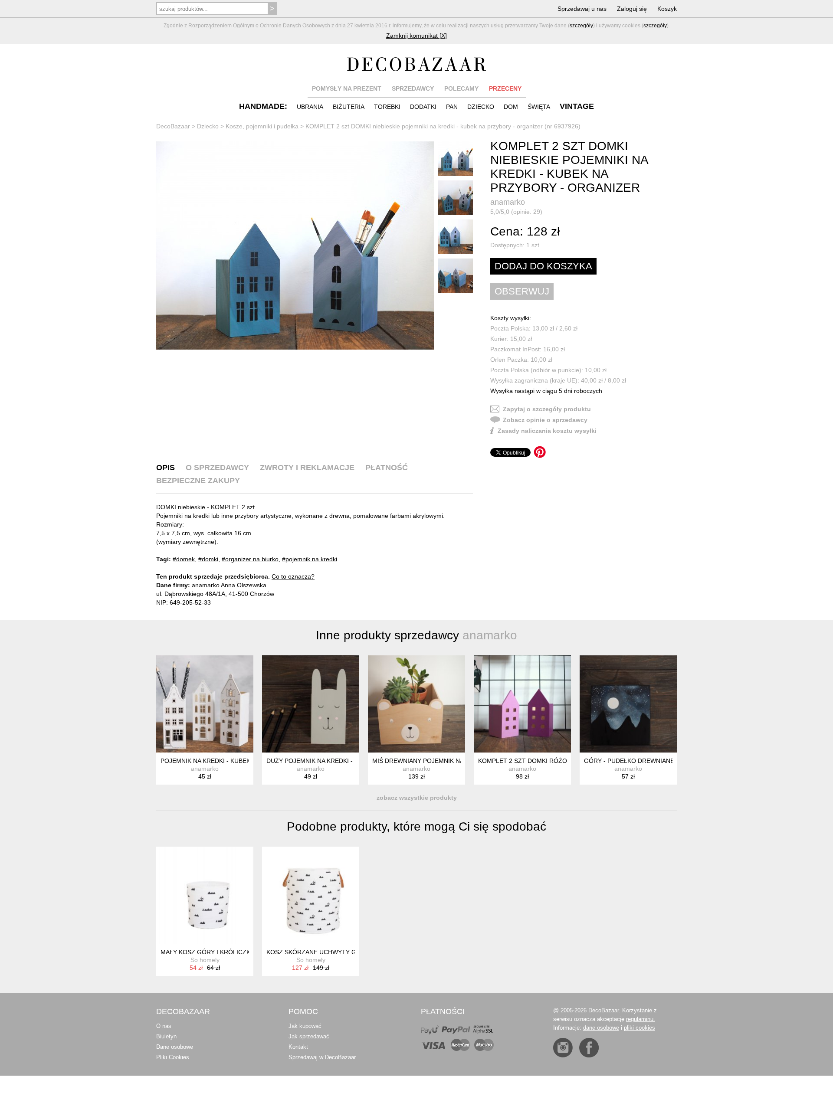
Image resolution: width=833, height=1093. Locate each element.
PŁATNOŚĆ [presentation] (386, 467)
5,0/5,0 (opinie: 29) (516, 211)
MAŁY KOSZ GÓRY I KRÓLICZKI (206, 952)
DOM (511, 106)
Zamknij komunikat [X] (416, 35)
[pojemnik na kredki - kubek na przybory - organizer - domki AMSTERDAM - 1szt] (204, 704)
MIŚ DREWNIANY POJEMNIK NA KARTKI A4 (433, 760)
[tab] (165, 467)
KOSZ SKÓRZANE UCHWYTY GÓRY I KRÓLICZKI (336, 952)
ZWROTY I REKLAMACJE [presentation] (307, 467)
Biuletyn (166, 1036)
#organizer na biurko (250, 559)
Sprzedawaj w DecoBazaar (322, 1057)
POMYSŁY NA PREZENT (346, 88)
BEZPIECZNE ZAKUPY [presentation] (198, 480)
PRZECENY (505, 88)
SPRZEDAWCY (413, 88)
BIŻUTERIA (348, 106)
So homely (205, 959)
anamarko (507, 202)
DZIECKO (480, 106)
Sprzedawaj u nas (582, 8)
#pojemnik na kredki (309, 559)
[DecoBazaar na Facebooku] (589, 1047)
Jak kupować (305, 1026)
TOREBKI (387, 106)
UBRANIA (310, 106)
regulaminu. (640, 1019)
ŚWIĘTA (539, 106)
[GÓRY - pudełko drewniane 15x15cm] (628, 704)
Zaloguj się (632, 8)
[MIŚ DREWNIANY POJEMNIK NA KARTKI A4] (416, 704)
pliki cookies (639, 1027)
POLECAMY (461, 88)
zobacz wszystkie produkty (417, 797)
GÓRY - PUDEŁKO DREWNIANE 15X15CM (643, 760)
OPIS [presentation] (165, 467)
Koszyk (667, 8)
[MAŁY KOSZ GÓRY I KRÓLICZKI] (204, 895)
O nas (163, 1026)
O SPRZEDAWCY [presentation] (217, 467)
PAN (452, 106)
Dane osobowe (174, 1047)
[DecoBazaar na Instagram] (563, 1047)
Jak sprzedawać (309, 1036)
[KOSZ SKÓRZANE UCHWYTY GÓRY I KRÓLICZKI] (310, 895)
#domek (184, 559)
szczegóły (581, 26)
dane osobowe (601, 1027)
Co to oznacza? (293, 576)
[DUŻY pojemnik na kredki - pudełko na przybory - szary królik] (310, 704)
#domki (208, 559)
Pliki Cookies (172, 1057)
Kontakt (298, 1047)
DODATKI (423, 106)
